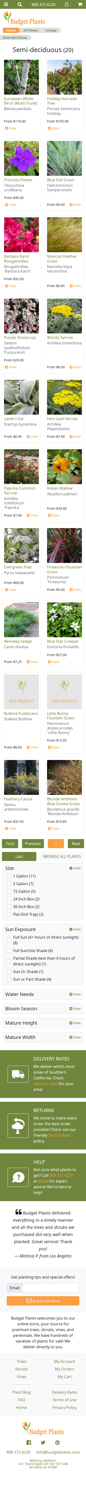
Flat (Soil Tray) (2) (28, 914)
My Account (64, 1361)
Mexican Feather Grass (62, 258)
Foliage (51, 30)
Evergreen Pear (18, 567)
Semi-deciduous (15, 37)
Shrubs (21, 1369)
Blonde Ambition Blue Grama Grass (63, 801)
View (12, 128)
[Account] (67, 4)
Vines (22, 1376)
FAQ (21, 1399)
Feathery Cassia (18, 799)
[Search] (19, 4)
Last (19, 856)
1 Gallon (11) (24, 876)
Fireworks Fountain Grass (64, 569)
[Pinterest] (57, 1442)
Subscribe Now (46, 1301)
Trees (22, 1361)
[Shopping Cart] (80, 4)
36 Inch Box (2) (26, 906)
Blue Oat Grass (60, 179)
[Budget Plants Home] (24, 18)
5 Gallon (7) (23, 883)
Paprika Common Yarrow (20, 490)
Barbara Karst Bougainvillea (16, 258)
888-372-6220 (61, 1175)
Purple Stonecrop (20, 337)
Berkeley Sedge (18, 641)
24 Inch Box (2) (26, 899)
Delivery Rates (64, 1392)
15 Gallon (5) (24, 891)
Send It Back (59, 1135)
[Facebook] (29, 1442)
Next (76, 843)
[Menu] (6, 4)
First (10, 843)
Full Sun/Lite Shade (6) (33, 950)
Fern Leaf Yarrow (62, 418)
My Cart (65, 1376)
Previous (33, 843)
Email (15, 1287)
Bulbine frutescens (21, 713)
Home (11, 30)
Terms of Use (64, 1399)
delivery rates (45, 1083)
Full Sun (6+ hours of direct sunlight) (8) (46, 940)
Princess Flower (18, 179)
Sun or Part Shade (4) (32, 979)
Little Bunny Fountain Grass (61, 716)
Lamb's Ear (14, 418)
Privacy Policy (64, 1407)
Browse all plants (62, 856)
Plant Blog (21, 1392)
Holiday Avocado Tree (62, 101)
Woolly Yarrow (60, 337)
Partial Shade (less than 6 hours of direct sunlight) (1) (44, 961)
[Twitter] (43, 1442)
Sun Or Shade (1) (28, 971)
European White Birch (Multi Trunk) (21, 101)
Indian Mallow (60, 488)
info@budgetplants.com (58, 1452)
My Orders (64, 1369)
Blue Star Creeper (63, 641)
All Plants (30, 30)
